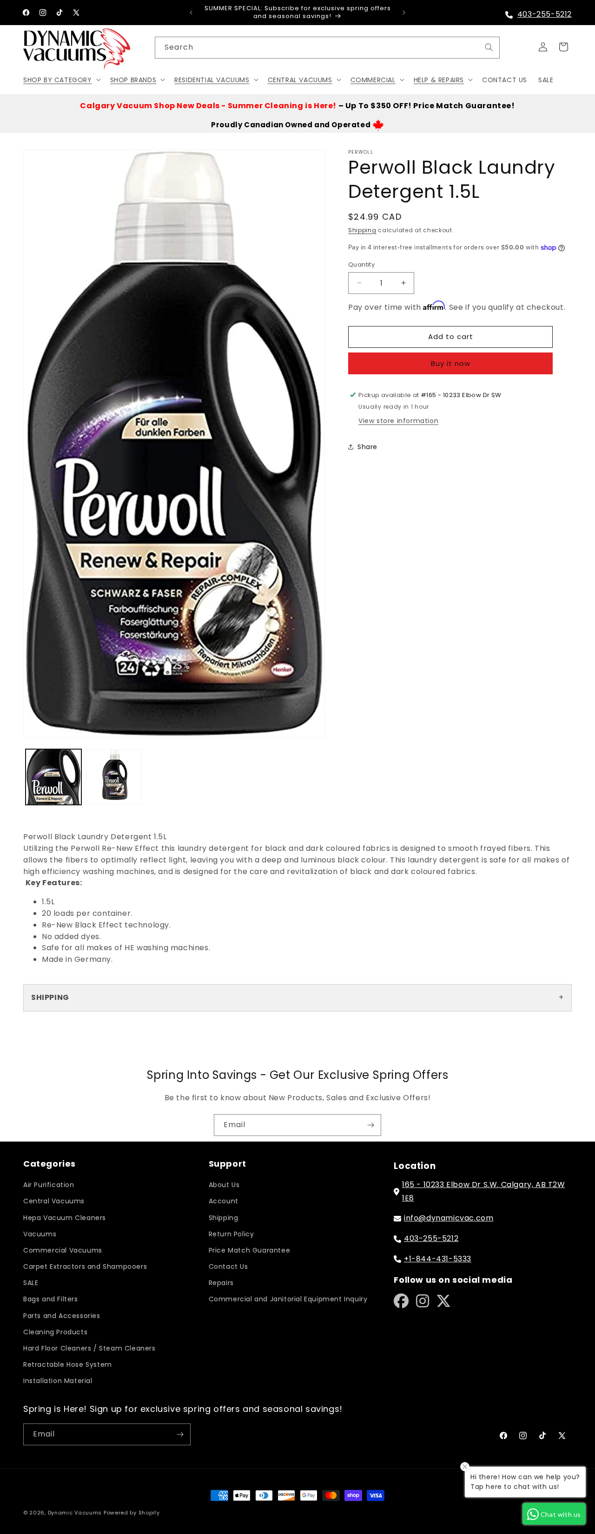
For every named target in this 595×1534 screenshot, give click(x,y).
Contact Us (228, 1266)
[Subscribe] (370, 1125)
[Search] (489, 47)
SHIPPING (50, 997)
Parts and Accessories (61, 1315)
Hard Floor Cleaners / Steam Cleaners (89, 1348)
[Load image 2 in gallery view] (114, 777)
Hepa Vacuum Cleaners (64, 1217)
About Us (224, 1184)
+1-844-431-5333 (437, 1258)
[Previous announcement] (191, 12)
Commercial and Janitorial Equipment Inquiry (288, 1299)
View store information (398, 420)
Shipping (362, 230)
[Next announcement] (404, 12)
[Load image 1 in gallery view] (53, 777)
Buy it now (450, 363)
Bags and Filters (50, 1299)
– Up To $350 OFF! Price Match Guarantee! (297, 105)
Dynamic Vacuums (75, 1512)
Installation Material (58, 1380)
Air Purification (48, 1184)
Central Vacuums (54, 1201)
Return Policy (231, 1234)
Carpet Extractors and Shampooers (85, 1266)
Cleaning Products (55, 1332)
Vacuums (39, 1234)
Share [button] (367, 446)
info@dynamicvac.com (448, 1218)
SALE (30, 1282)
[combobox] (327, 47)
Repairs (221, 1282)
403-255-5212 (544, 14)
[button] (61, 79)
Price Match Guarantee (250, 1250)
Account (223, 1201)
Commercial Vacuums (62, 1250)
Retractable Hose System (67, 1364)
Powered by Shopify (132, 1512)
